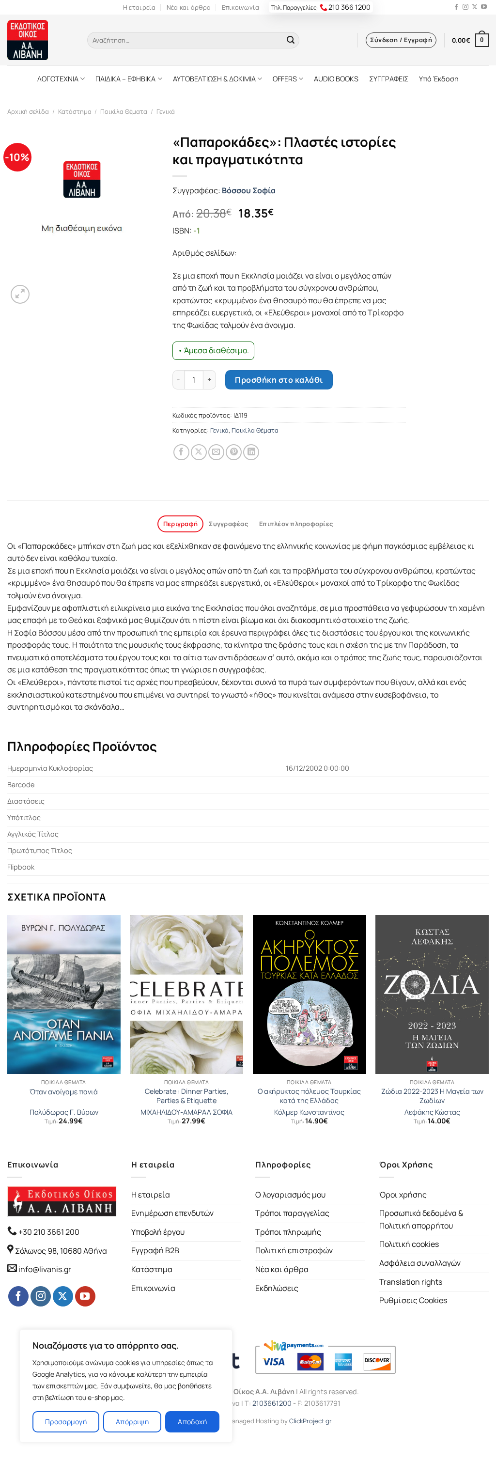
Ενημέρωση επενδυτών (172, 1213)
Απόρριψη (132, 1421)
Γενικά (165, 111)
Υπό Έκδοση (439, 78)
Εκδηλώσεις (276, 1288)
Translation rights (410, 1281)
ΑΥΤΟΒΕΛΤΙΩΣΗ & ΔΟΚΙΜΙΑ (214, 78)
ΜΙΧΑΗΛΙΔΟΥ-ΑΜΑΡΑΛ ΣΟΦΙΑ (186, 1112)
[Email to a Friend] (216, 452)
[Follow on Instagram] (465, 7)
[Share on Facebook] (181, 452)
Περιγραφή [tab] (180, 523)
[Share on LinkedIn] (251, 452)
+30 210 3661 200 (48, 1232)
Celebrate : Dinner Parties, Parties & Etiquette (187, 1096)
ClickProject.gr (310, 1420)
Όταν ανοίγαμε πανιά (64, 1092)
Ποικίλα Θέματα (123, 111)
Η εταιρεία (139, 7)
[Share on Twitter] (199, 452)
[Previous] (7, 1028)
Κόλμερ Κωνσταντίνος (309, 1112)
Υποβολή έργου (158, 1232)
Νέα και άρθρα (189, 7)
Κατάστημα (75, 111)
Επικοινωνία (241, 7)
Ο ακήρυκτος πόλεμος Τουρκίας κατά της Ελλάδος (309, 1096)
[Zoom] (20, 294)
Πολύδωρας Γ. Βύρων (64, 1112)
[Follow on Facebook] (456, 7)
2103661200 (272, 1403)
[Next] (488, 1028)
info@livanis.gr (44, 1269)
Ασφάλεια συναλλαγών (420, 1263)
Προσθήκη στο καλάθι (279, 379)
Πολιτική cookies (409, 1244)
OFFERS (285, 78)
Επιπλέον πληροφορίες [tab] (296, 523)
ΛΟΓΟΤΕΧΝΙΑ (57, 78)
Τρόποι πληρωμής (288, 1232)
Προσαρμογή (66, 1421)
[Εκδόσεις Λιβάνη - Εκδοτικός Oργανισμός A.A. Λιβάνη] (40, 40)
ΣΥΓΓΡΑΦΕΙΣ (388, 78)
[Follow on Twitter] (475, 7)
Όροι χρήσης (403, 1194)
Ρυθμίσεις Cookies (413, 1300)
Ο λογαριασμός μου (290, 1194)
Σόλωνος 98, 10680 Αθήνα (61, 1250)
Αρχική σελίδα (28, 111)
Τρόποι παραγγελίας (292, 1213)
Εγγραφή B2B (155, 1250)
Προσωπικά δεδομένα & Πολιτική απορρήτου (421, 1219)
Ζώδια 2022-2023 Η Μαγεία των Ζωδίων (432, 1096)
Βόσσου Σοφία (249, 190)
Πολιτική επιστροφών (294, 1250)
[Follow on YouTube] (484, 7)
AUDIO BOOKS (336, 78)
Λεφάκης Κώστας (432, 1112)
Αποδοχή (192, 1421)
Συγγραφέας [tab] (228, 523)
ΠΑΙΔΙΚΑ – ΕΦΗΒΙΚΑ (125, 78)
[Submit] (290, 40)
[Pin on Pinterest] (234, 452)
